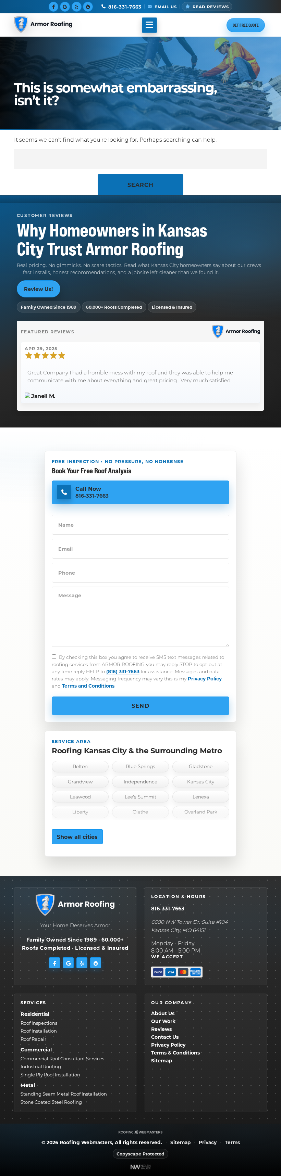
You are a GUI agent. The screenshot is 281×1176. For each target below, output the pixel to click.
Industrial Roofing (41, 1066)
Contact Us (165, 1037)
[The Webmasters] (140, 1132)
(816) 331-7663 (122, 671)
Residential (35, 1014)
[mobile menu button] (149, 25)
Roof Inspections (39, 1023)
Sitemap (161, 1060)
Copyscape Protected (140, 1153)
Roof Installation (39, 1031)
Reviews (161, 1029)
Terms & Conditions (175, 1052)
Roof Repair (33, 1039)
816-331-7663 (167, 908)
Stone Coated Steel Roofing (51, 1102)
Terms (232, 1143)
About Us (162, 1013)
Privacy (208, 1143)
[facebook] (54, 6)
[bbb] (88, 6)
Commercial (36, 1049)
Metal (28, 1085)
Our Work (163, 1021)
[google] (65, 6)
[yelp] (77, 6)
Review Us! (38, 288)
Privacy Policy (205, 678)
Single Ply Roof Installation (50, 1074)
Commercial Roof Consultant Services (62, 1058)
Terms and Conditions (88, 685)
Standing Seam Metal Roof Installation (64, 1094)
